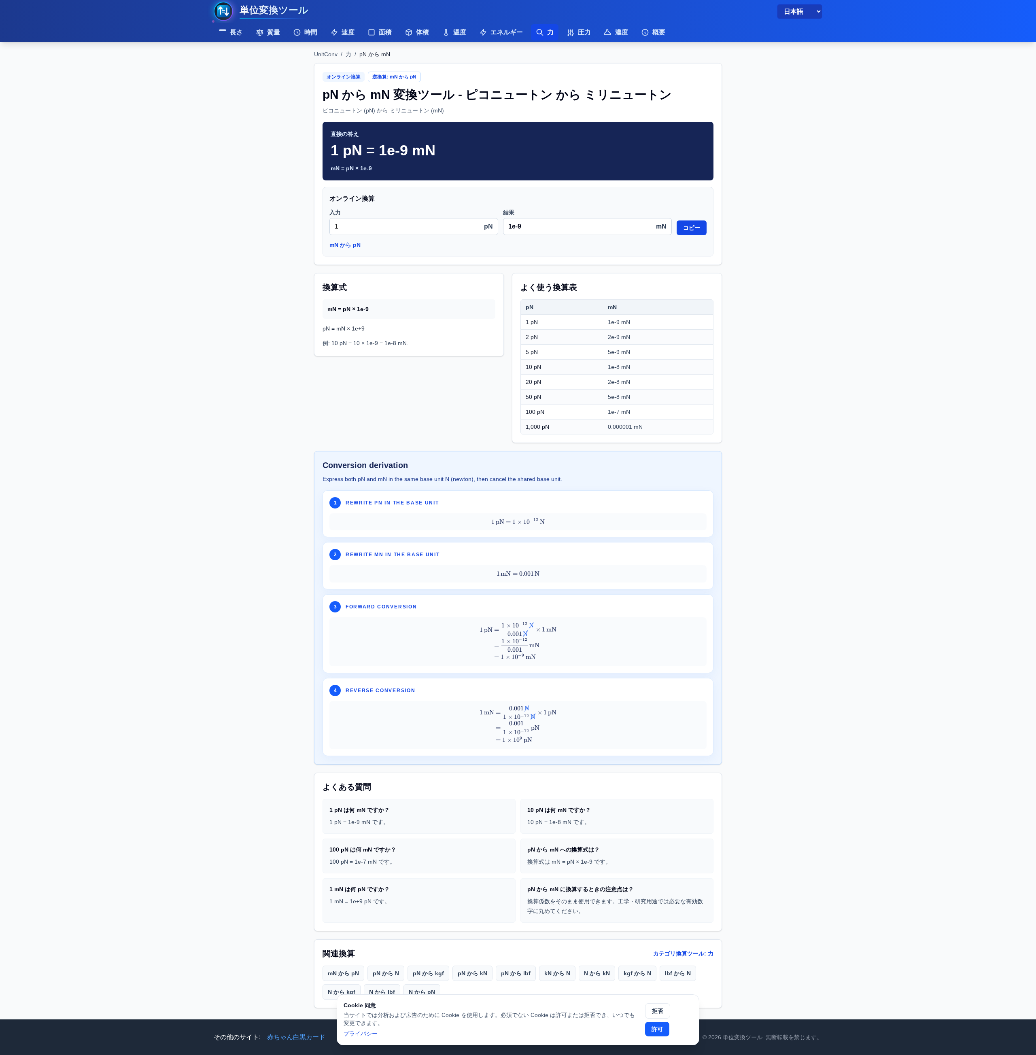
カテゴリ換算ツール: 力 (683, 953)
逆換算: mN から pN (394, 77)
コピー (691, 228)
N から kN (597, 973)
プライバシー (361, 1033)
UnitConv (326, 54)
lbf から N (678, 973)
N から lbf (382, 992)
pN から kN (472, 973)
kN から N (557, 973)
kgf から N (637, 973)
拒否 (657, 1011)
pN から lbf (516, 973)
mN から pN (345, 245)
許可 (657, 1029)
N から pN (422, 992)
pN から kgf (428, 973)
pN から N (386, 973)
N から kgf (341, 992)
